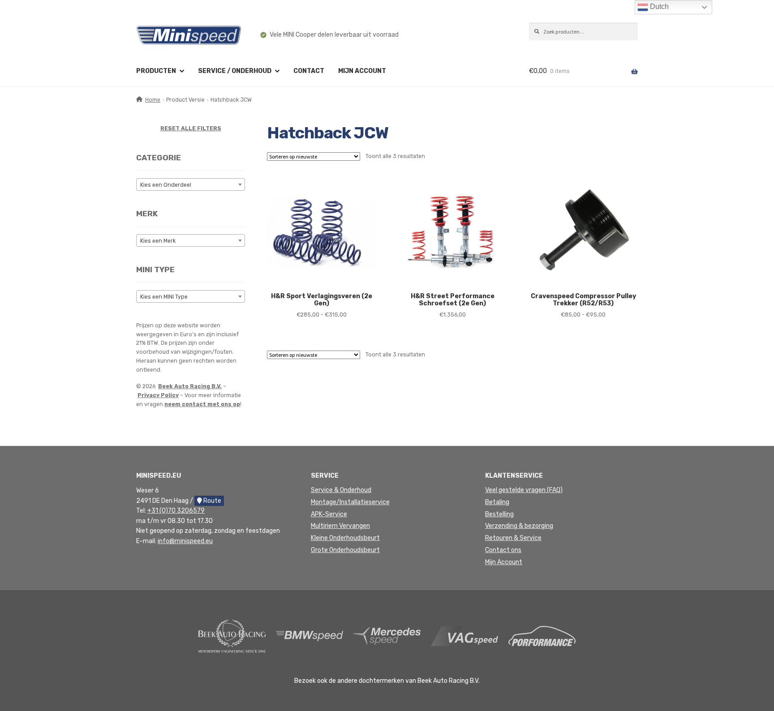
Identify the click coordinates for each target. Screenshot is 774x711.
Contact (308, 71)
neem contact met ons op (202, 404)
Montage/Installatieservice (350, 502)
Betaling (497, 502)
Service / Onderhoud (234, 71)
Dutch (658, 6)
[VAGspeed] (464, 635)
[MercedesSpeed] (387, 635)
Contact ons (503, 550)
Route (211, 501)
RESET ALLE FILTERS (190, 128)
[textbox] (191, 185)
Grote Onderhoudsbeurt (345, 550)
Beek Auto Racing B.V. (190, 386)
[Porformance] (542, 635)
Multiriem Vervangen (340, 526)
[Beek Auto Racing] (232, 635)
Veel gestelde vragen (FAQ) (524, 490)
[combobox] (190, 184)
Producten (156, 71)
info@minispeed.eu (185, 541)
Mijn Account (503, 562)
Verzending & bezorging (519, 526)
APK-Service (329, 514)
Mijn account (362, 71)
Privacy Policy (158, 395)
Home (152, 100)
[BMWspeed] (309, 635)
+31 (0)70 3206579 (176, 510)
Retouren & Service (513, 538)
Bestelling (499, 514)
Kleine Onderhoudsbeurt (345, 538)
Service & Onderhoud (341, 490)
